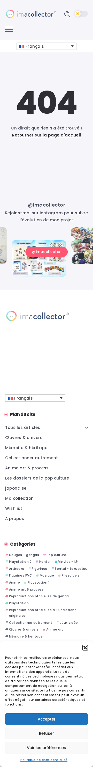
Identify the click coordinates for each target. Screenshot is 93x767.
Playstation (19, 603)
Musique (47, 575)
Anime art (54, 629)
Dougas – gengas (24, 555)
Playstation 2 (20, 561)
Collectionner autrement (30, 622)
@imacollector (46, 205)
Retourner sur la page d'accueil (46, 135)
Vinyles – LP (68, 561)
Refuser (46, 733)
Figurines (39, 568)
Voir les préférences (46, 747)
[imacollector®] (31, 13)
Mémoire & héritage (26, 636)
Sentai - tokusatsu (71, 568)
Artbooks (16, 568)
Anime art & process (26, 589)
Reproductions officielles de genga (39, 596)
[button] (85, 647)
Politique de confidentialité (43, 760)
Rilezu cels (71, 575)
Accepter (47, 719)
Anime (14, 582)
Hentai (45, 561)
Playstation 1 (38, 582)
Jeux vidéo (69, 622)
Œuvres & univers (24, 629)
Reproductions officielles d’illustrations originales (43, 613)
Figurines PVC (20, 575)
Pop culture (56, 555)
